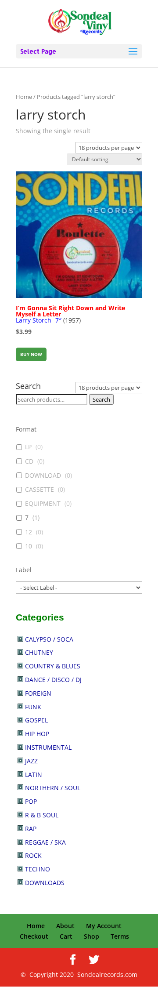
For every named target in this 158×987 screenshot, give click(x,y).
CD (29, 461)
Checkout (34, 936)
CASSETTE (39, 489)
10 (28, 546)
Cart (66, 936)
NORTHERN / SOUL (52, 788)
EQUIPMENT (43, 504)
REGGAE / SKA (45, 842)
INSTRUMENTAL (48, 747)
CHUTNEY (39, 652)
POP (31, 801)
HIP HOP (37, 733)
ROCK (33, 855)
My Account (104, 926)
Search (101, 399)
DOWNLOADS (45, 882)
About (65, 926)
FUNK (33, 707)
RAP (30, 828)
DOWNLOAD (43, 475)
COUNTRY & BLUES (52, 666)
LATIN (33, 774)
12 (28, 532)
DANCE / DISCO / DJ (53, 679)
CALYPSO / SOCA (49, 639)
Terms (120, 936)
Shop (91, 936)
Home (24, 97)
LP (28, 447)
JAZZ (31, 761)
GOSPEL (36, 720)
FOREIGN (38, 693)
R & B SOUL (41, 815)
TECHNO (37, 869)
